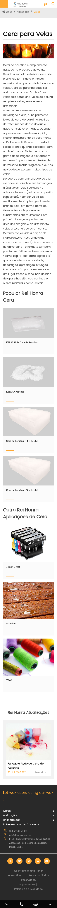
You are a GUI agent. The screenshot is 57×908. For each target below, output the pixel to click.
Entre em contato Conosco (21, 824)
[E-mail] (7, 904)
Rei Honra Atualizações (28, 712)
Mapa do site (27, 885)
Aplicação (23, 12)
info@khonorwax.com (20, 835)
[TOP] (50, 904)
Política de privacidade (28, 889)
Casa (9, 12)
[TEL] (21, 904)
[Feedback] (36, 904)
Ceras (7, 811)
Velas (37, 12)
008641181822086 (18, 831)
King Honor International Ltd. (28, 875)
